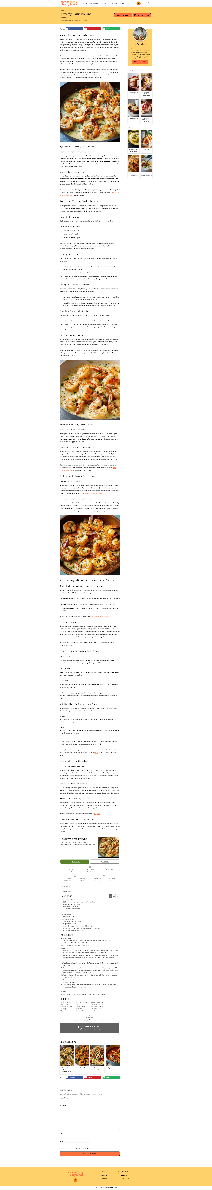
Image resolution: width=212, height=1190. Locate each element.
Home (62, 10)
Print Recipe (76, 861)
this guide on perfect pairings (101, 616)
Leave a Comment (83, 20)
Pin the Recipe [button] (143, 15)
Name (62, 1133)
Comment (63, 1105)
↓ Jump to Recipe (123, 15)
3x (117, 896)
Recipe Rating (64, 1098)
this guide (97, 814)
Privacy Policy (124, 1172)
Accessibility (124, 1178)
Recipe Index (94, 3)
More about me (139, 62)
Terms (104, 1178)
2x (114, 896)
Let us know (88, 1029)
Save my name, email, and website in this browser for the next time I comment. (88, 1149)
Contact (104, 1175)
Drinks (114, 3)
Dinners (106, 3)
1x (110, 896)
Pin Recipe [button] (105, 861)
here (96, 753)
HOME (85, 3)
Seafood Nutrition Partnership (93, 493)
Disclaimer (124, 1175)
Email (62, 1141)
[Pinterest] (139, 3)
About (122, 3)
